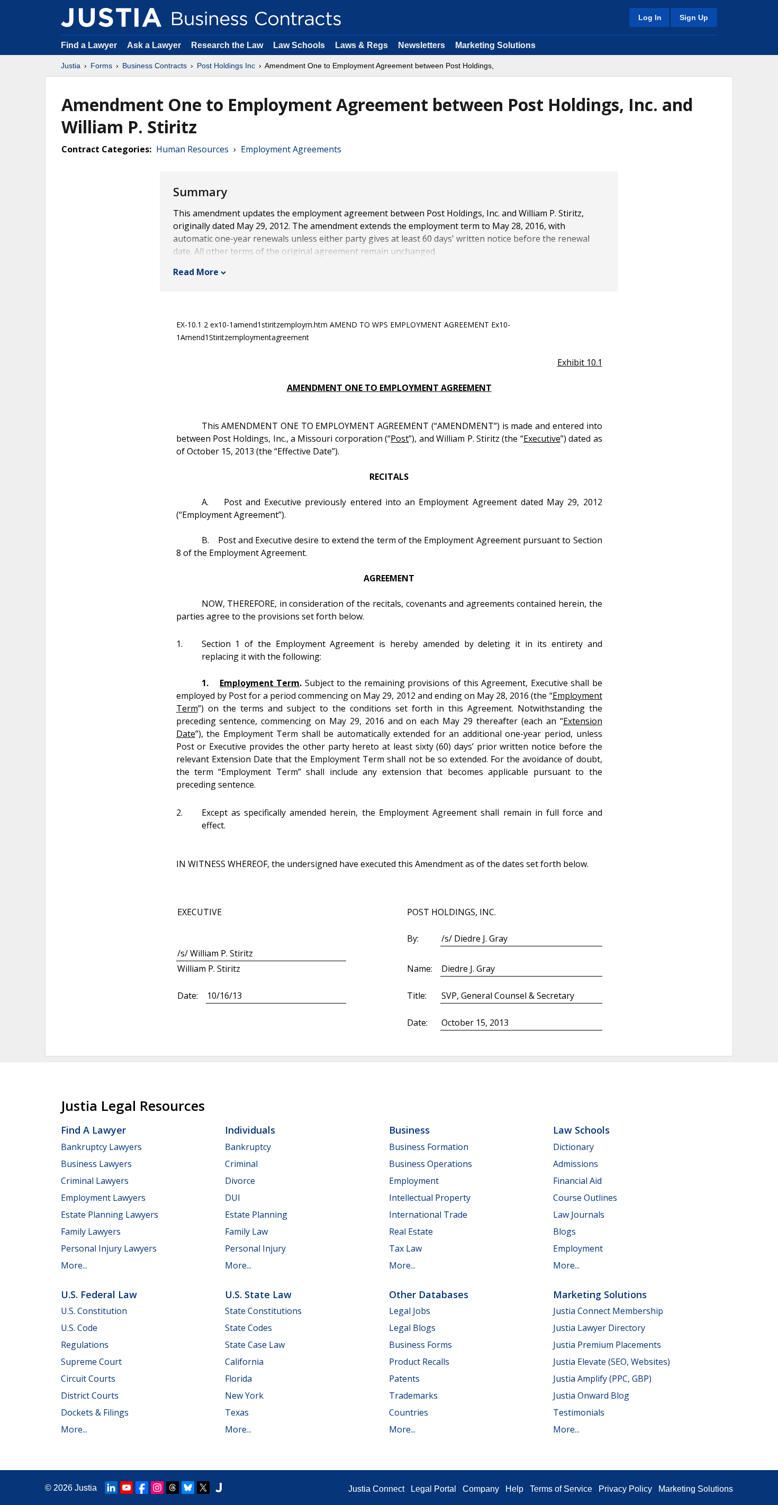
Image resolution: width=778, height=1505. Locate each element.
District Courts (90, 1395)
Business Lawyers (96, 1164)
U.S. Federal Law (99, 1294)
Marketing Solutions (495, 45)
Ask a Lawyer (155, 45)
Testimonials (578, 1412)
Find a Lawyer (89, 45)
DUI (232, 1197)
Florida (238, 1378)
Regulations (84, 1345)
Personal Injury (255, 1248)
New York (244, 1395)
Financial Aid (577, 1181)
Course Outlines (585, 1197)
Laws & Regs (361, 45)
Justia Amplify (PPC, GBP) (602, 1378)
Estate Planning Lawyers (109, 1214)
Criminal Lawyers (95, 1181)
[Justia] (111, 17)
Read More (196, 272)
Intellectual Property (430, 1197)
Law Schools (299, 45)
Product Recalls (419, 1361)
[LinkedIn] (111, 1487)
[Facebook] (141, 1487)
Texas (237, 1412)
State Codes (248, 1328)
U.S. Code (79, 1328)
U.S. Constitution (94, 1311)
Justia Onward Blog (591, 1395)
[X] (203, 1487)
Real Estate (411, 1231)
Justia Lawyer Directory (599, 1328)
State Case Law (255, 1345)
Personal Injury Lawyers (109, 1248)
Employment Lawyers (103, 1197)
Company (481, 1488)
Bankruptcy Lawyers (101, 1147)
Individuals (250, 1130)
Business (409, 1130)
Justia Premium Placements (607, 1345)
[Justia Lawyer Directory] (218, 1487)
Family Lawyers (91, 1231)
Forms (101, 65)
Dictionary (573, 1147)
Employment (414, 1181)
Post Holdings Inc (226, 65)
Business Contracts (154, 65)
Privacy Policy (625, 1488)
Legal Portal (433, 1488)
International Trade (428, 1214)
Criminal (241, 1164)
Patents (404, 1378)
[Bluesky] (188, 1487)
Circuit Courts (88, 1378)
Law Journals (578, 1214)
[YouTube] (126, 1487)
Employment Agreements (291, 149)
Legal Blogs (412, 1328)
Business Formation (428, 1147)
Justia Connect (376, 1488)
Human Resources (192, 149)
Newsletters (421, 45)
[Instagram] (157, 1487)
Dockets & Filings (95, 1412)
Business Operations (430, 1164)
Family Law (246, 1231)
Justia (70, 65)
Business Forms (420, 1345)
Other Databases (428, 1294)
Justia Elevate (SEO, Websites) (611, 1361)
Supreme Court (91, 1361)
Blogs (564, 1231)
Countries (408, 1412)
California (244, 1361)
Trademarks (413, 1395)
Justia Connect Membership (608, 1311)
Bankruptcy (248, 1147)
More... (74, 1265)
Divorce (240, 1181)
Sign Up (694, 17)
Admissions (575, 1164)
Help (514, 1488)
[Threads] (172, 1487)
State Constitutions (263, 1311)
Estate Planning (256, 1214)
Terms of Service (561, 1488)
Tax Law (405, 1248)
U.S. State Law (258, 1294)
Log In (650, 17)
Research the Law (227, 45)
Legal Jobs (409, 1311)
